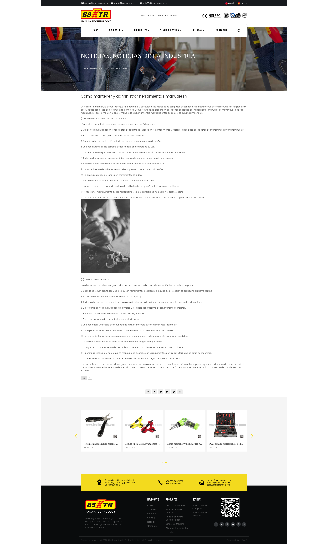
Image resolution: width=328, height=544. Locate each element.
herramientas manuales (115, 118)
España (244, 3)
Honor (112, 36)
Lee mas (170, 532)
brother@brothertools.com (219, 480)
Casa (95, 30)
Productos (140, 30)
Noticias (197, 30)
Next (252, 435)
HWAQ (244, 540)
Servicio (151, 518)
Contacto (221, 30)
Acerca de (115, 30)
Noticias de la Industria (199, 36)
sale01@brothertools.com (218, 482)
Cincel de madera (175, 524)
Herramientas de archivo (174, 511)
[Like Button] (84, 378)
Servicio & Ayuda (169, 30)
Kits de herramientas (143, 36)
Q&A (163, 36)
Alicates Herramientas (177, 528)
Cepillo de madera (175, 505)
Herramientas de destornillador (174, 518)
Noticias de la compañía (199, 507)
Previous (76, 435)
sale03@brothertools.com (218, 485)
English (231, 3)
